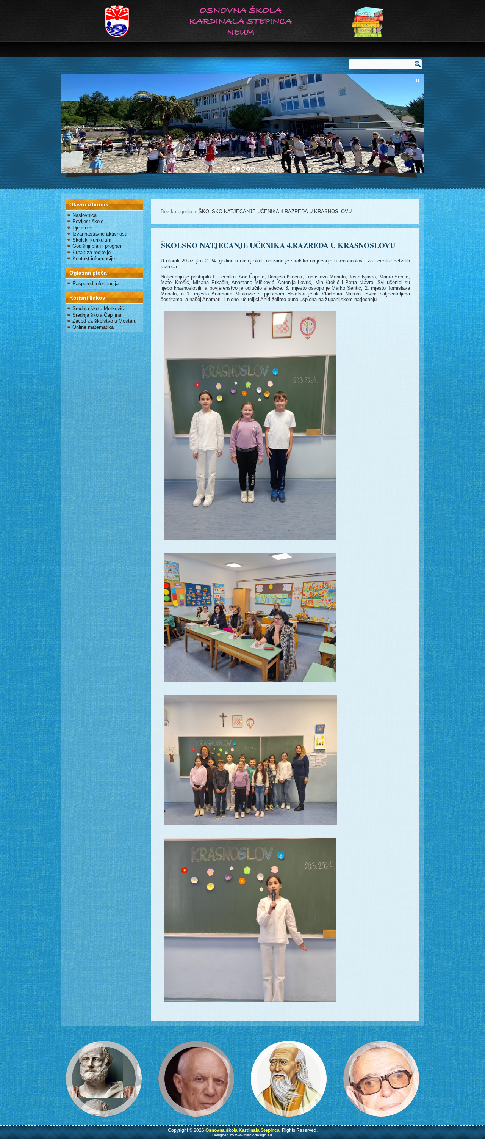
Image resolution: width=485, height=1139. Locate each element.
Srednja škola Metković (98, 308)
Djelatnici (82, 228)
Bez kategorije (176, 211)
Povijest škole (87, 221)
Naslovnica (84, 215)
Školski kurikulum (91, 240)
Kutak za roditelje (91, 252)
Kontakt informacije (93, 258)
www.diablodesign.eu (253, 1135)
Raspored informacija (95, 283)
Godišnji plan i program (97, 246)
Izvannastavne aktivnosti (99, 234)
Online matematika (93, 327)
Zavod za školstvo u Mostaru (104, 321)
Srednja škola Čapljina (96, 315)
